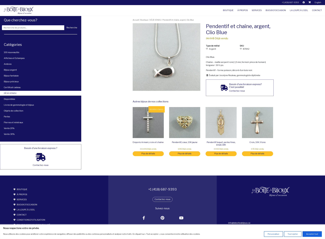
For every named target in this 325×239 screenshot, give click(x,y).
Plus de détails (148, 153)
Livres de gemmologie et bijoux (19, 105)
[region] (162, 231)
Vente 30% (9, 134)
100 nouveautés (11, 52)
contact (22, 215)
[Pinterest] (162, 218)
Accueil (136, 20)
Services (257, 10)
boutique (22, 189)
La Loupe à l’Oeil (299, 10)
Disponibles (9, 99)
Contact (317, 10)
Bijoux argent (10, 70)
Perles (7, 116)
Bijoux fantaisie (11, 76)
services (22, 199)
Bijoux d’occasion (276, 10)
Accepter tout (312, 234)
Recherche (71, 27)
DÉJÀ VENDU (10, 93)
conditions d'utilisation (31, 220)
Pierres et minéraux (13, 122)
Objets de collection (13, 111)
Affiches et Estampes (14, 58)
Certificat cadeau (12, 87)
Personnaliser (273, 234)
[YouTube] (181, 218)
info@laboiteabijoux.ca (239, 223)
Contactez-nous (162, 199)
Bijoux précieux (11, 81)
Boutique (228, 10)
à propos (22, 194)
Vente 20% (9, 128)
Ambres (8, 64)
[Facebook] (143, 218)
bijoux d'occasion (27, 204)
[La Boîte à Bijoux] (18, 10)
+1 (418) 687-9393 (290, 2)
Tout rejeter (293, 234)
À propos (242, 10)
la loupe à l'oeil (26, 210)
